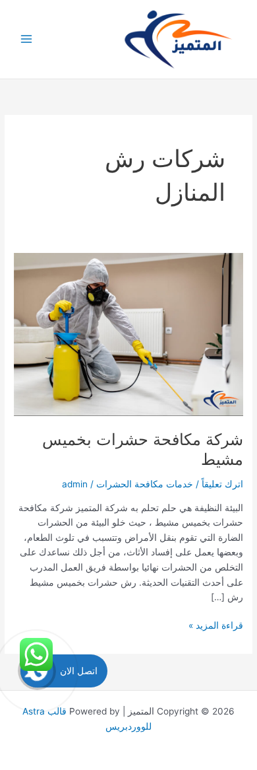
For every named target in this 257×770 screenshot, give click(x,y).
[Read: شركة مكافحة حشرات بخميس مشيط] (128, 333)
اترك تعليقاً (222, 484)
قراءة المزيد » (215, 626)
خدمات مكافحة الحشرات (144, 484)
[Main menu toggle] (26, 39)
